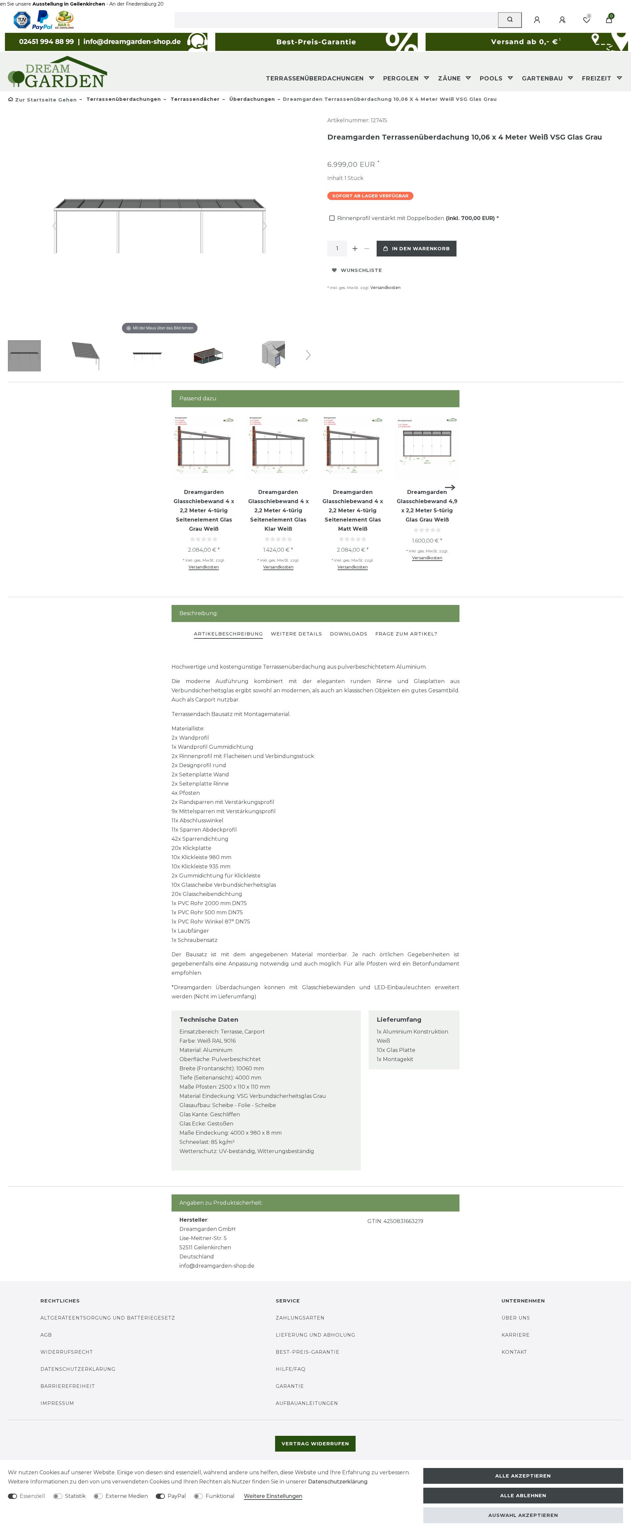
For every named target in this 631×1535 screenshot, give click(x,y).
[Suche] (510, 20)
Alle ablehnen (523, 1496)
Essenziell (32, 1496)
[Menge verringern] (367, 248)
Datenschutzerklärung (77, 1369)
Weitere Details (296, 634)
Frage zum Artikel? (406, 634)
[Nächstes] (264, 226)
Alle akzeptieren (523, 1476)
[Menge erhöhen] (355, 248)
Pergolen (402, 78)
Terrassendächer (194, 99)
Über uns (516, 1318)
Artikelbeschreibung (228, 634)
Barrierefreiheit (67, 1386)
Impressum (57, 1403)
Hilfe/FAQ (291, 1369)
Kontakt (514, 1352)
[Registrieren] (563, 20)
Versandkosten (385, 287)
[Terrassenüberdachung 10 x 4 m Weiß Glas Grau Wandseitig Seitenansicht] (85, 356)
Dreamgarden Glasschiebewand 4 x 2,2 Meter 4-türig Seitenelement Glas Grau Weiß (204, 510)
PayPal (177, 1496)
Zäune (450, 78)
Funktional (220, 1496)
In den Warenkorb (421, 249)
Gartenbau (543, 78)
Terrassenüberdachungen (316, 78)
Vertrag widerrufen (315, 1444)
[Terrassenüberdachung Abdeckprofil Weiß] (269, 356)
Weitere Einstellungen (273, 1496)
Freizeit (598, 78)
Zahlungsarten (300, 1318)
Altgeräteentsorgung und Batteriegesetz (107, 1318)
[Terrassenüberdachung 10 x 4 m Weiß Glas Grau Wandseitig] (24, 356)
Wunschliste (361, 270)
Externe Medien (126, 1496)
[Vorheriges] (55, 226)
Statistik (75, 1496)
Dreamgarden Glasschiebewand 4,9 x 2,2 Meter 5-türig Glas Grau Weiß (427, 506)
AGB (46, 1335)
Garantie (290, 1386)
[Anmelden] (538, 20)
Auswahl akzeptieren (523, 1515)
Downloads (348, 634)
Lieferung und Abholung (315, 1335)
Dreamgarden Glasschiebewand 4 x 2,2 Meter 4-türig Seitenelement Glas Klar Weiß (278, 510)
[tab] (228, 634)
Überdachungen (251, 99)
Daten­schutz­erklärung (337, 1482)
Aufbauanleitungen (307, 1403)
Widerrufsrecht (66, 1352)
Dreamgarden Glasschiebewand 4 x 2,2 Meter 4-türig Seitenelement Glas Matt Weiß (352, 510)
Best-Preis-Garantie (307, 1352)
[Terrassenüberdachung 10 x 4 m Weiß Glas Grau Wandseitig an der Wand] (208, 356)
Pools (492, 78)
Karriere (516, 1335)
